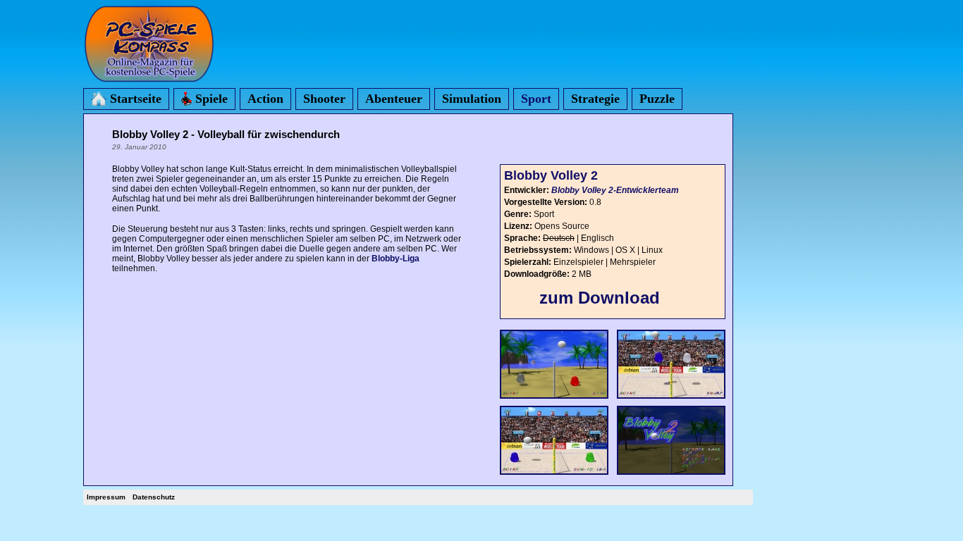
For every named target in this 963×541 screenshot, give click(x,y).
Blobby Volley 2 (551, 175)
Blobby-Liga (395, 258)
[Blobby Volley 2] (554, 399)
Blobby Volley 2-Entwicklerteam (615, 190)
